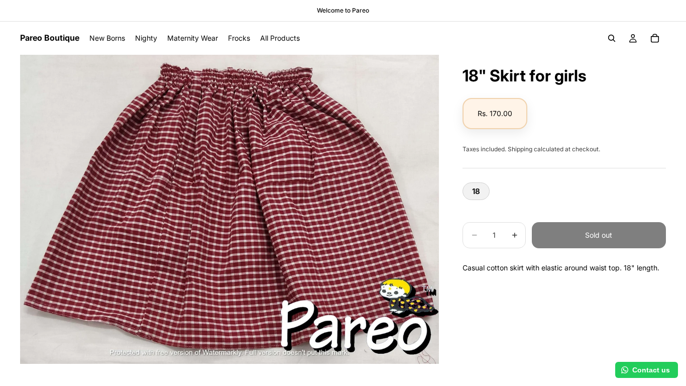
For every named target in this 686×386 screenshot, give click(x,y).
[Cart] (655, 38)
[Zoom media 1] (229, 209)
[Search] (612, 38)
